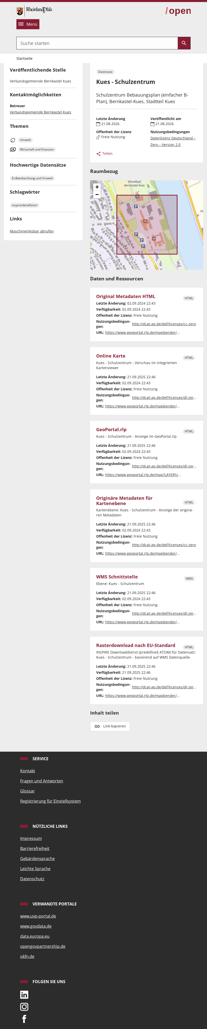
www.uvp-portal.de (38, 916)
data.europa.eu (34, 936)
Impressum (31, 838)
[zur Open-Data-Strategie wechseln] (178, 11)
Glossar (27, 791)
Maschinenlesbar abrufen (32, 231)
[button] (97, 187)
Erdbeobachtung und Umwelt (32, 178)
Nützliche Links (50, 826)
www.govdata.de (35, 926)
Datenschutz (32, 878)
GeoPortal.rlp (111, 429)
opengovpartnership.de (42, 946)
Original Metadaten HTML (125, 296)
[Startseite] (34, 11)
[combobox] (97, 43)
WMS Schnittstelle (117, 576)
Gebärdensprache (37, 858)
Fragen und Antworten (41, 781)
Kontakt (27, 771)
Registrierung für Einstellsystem (50, 801)
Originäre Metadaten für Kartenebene (124, 500)
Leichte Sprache (35, 868)
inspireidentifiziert (24, 205)
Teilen (107, 153)
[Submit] (184, 43)
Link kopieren (114, 726)
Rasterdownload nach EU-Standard (135, 645)
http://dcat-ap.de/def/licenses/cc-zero (164, 323)
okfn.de (27, 956)
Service (40, 758)
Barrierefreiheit (34, 848)
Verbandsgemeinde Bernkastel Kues (40, 112)
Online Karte (110, 356)
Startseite (24, 58)
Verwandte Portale (54, 904)
